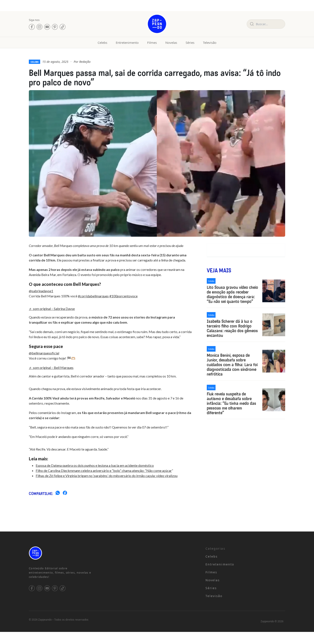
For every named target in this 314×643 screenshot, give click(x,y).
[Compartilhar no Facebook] (64, 493)
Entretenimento (127, 42)
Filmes (152, 42)
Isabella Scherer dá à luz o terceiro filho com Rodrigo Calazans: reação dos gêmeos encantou (232, 328)
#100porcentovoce (123, 296)
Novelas (171, 42)
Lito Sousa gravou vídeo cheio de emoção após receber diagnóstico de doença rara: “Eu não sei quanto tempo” (232, 294)
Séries (190, 42)
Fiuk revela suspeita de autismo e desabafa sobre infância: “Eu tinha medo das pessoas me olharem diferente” (231, 403)
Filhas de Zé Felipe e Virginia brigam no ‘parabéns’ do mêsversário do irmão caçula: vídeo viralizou (107, 476)
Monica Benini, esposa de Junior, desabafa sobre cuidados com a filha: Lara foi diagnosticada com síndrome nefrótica (232, 364)
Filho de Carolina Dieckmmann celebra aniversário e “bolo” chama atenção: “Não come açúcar (104, 470)
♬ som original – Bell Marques (51, 368)
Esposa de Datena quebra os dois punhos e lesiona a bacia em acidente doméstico (95, 465)
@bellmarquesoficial (44, 353)
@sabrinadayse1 (41, 291)
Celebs (102, 42)
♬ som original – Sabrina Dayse (52, 309)
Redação (85, 62)
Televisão (209, 42)
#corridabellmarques (93, 296)
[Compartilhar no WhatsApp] (57, 493)
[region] (56, 609)
